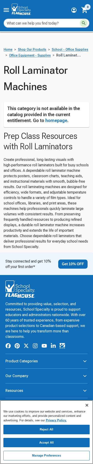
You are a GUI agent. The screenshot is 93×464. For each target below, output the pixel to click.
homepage (56, 120)
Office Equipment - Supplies (30, 55)
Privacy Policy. (56, 420)
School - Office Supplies (70, 50)
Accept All (46, 442)
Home (8, 50)
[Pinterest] (17, 346)
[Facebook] (8, 346)
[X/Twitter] (26, 346)
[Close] (87, 405)
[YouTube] (44, 346)
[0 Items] (84, 10)
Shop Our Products (32, 50)
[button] (74, 10)
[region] (46, 432)
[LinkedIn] (53, 346)
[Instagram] (35, 346)
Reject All (46, 429)
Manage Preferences (46, 455)
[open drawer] (6, 10)
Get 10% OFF (73, 264)
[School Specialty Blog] (62, 346)
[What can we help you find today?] (84, 23)
